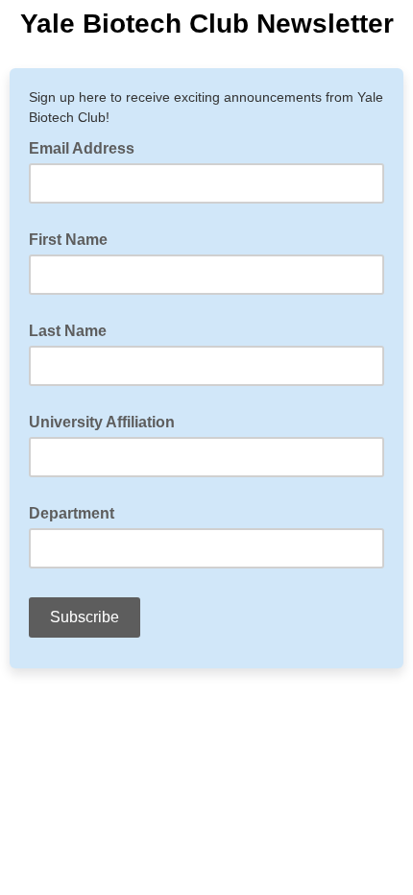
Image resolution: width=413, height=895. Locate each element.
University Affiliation (102, 422)
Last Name (68, 331)
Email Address (87, 146)
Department (71, 513)
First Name (68, 239)
